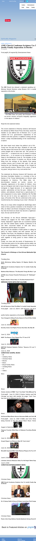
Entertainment (30, 5)
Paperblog (9, 6)
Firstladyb (5, 49)
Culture (23, 5)
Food (23, 7)
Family (33, 7)
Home (3, 1)
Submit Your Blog (12, 1)
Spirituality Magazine (8, 39)
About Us (20, 539)
